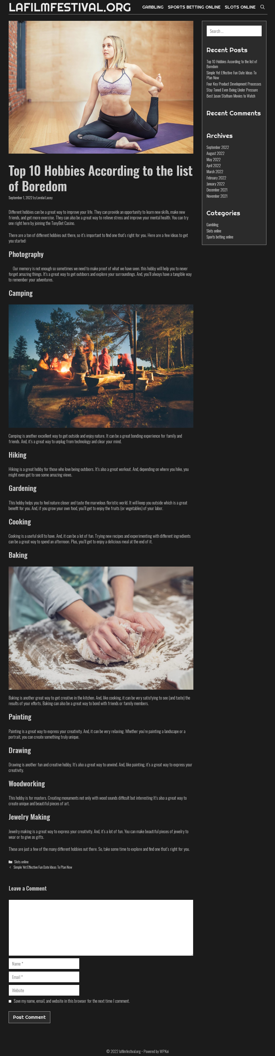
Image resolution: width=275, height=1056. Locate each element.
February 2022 (216, 177)
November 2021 (217, 196)
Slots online (21, 861)
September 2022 (217, 147)
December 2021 (217, 190)
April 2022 (213, 165)
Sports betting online (219, 237)
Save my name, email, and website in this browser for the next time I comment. (72, 1001)
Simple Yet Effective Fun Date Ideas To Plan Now (43, 867)
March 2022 (214, 171)
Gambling (212, 224)
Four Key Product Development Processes (233, 84)
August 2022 (215, 153)
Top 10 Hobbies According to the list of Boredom (231, 64)
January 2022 (215, 183)
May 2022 (213, 159)
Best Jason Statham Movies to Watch (230, 96)
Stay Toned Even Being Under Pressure (232, 90)
